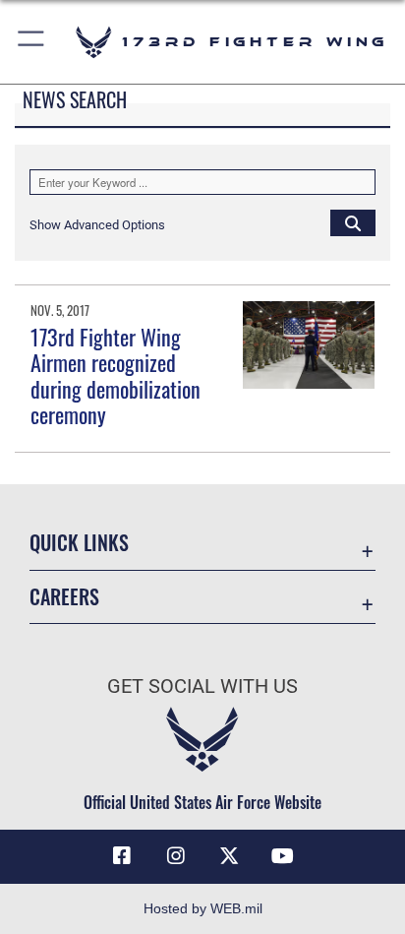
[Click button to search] (353, 222)
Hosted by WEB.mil (203, 908)
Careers (64, 597)
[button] (32, 42)
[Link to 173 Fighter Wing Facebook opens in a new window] (122, 856)
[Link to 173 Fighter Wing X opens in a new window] (229, 856)
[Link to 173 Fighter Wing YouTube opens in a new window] (283, 856)
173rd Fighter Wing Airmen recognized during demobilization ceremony (115, 375)
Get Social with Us (202, 686)
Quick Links (79, 543)
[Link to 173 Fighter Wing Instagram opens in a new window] (176, 856)
